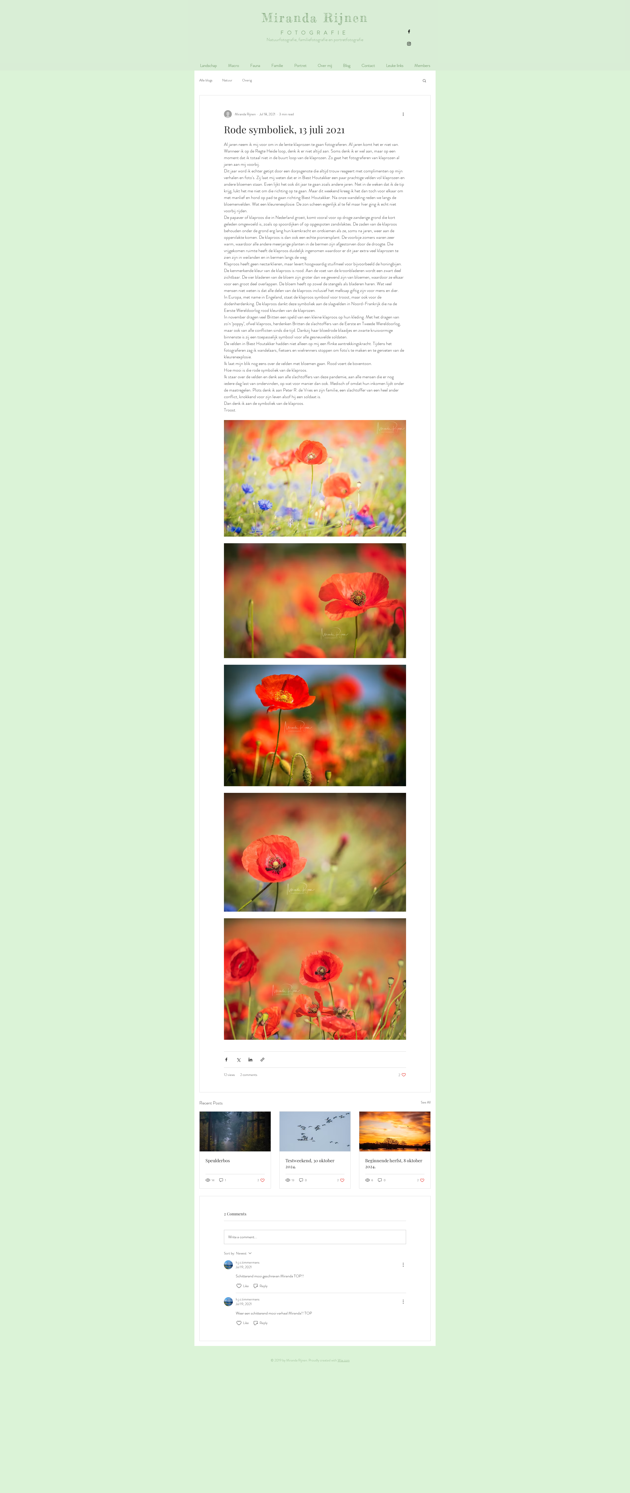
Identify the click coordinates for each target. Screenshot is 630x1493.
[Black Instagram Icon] (409, 43)
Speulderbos (217, 1160)
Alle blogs (205, 80)
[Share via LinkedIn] (250, 1059)
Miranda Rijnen (315, 17)
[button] (424, 80)
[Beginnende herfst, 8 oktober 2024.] (394, 1131)
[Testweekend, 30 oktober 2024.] (315, 1131)
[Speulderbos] (235, 1131)
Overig (247, 80)
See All (426, 1102)
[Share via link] (262, 1059)
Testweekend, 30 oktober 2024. (309, 1163)
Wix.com (344, 1360)
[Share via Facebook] (226, 1059)
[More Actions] (403, 1265)
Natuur (227, 80)
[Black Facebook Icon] (409, 31)
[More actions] (403, 114)
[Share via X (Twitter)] (238, 1059)
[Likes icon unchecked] (239, 1286)
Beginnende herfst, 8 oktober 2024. (393, 1163)
